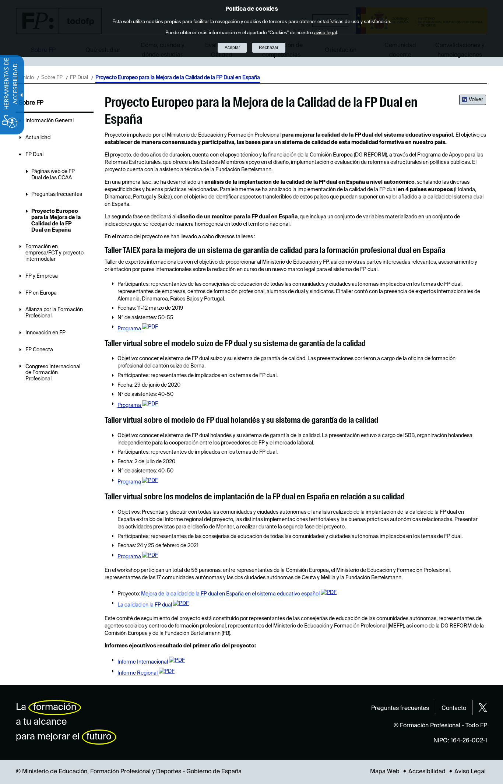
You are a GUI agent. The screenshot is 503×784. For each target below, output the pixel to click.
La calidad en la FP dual (145, 605)
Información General (49, 120)
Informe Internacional (143, 662)
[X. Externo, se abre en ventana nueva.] (482, 707)
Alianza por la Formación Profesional (54, 313)
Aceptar (232, 47)
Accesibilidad (427, 772)
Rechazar (268, 47)
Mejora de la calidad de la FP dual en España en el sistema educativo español (231, 594)
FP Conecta (39, 349)
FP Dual (79, 77)
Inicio (27, 77)
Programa (129, 328)
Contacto (454, 708)
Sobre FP (52, 77)
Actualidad (37, 137)
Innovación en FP (45, 332)
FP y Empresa (41, 276)
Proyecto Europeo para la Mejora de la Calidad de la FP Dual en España (56, 220)
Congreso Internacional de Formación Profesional (52, 373)
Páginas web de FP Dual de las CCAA (53, 174)
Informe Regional (138, 673)
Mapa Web (385, 772)
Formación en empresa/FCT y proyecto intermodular (54, 253)
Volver (476, 99)
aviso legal (325, 33)
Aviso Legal (470, 772)
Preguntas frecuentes (56, 194)
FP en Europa (41, 293)
